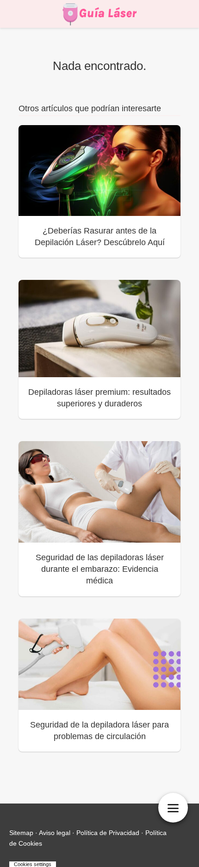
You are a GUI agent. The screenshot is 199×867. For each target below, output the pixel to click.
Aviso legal (54, 832)
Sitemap (21, 832)
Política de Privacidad (107, 832)
